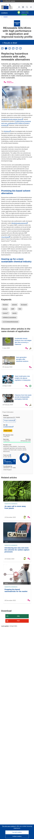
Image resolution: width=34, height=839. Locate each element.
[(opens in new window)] (7, 6)
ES (9, 48)
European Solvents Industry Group (11, 119)
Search (27, 7)
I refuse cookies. (17, 836)
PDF (18, 621)
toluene (5, 309)
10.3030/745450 (7, 426)
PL (20, 48)
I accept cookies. (17, 832)
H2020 (6, 17)
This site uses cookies (8, 826)
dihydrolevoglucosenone (19, 223)
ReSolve (7, 131)
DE (2, 48)
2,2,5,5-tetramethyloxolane (10, 321)
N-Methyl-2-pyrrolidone (9, 317)
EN (6, 48)
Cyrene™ (5, 313)
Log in (19, 7)
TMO (19, 309)
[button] (23, 7)
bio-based (24, 304)
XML (18, 616)
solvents (14, 304)
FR (13, 48)
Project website (9, 421)
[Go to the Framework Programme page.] (17, 23)
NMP (12, 309)
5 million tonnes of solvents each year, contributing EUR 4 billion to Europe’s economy (16, 123)
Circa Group (5, 237)
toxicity (14, 313)
